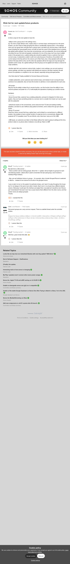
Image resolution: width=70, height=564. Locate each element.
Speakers (6, 261)
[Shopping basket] (65, 3)
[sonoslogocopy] (35, 3)
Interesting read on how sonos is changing (16, 270)
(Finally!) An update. (9, 264)
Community (4, 16)
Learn (8, 3)
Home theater (7, 282)
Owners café (6, 267)
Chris (9, 207)
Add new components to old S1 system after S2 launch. (20, 303)
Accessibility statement (46, 318)
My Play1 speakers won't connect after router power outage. (21, 275)
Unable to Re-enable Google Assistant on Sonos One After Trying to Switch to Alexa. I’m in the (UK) (34, 291)
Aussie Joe (11, 31)
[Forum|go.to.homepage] (20, 11)
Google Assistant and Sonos (11, 295)
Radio (19, 3)
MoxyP (10, 166)
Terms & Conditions (22, 318)
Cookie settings (34, 318)
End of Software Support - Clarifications (15, 259)
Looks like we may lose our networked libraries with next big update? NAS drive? (28, 254)
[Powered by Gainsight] (35, 314)
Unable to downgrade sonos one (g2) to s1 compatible (20, 285)
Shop (4, 3)
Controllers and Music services (32, 16)
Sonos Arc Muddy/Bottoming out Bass (15, 298)
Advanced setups (8, 256)
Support (14, 3)
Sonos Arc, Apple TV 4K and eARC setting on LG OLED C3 (21, 280)
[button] (2, 11)
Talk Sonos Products (16, 16)
